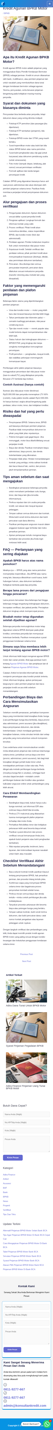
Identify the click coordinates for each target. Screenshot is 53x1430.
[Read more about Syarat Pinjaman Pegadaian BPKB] (26, 1027)
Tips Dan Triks (9, 1214)
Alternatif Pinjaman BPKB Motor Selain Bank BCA (25, 1231)
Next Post (26, 961)
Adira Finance (9, 1175)
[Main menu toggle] (49, 3)
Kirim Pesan (13, 1158)
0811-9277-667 (14, 1389)
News (5, 1201)
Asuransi (7, 1183)
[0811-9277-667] (5, 1384)
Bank (5, 1192)
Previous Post (26, 954)
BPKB (7, 13)
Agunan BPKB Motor (19, 664)
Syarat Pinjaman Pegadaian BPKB (24, 1045)
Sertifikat (7, 1210)
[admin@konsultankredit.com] (5, 1401)
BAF (5, 1188)
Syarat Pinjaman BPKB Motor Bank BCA (21, 1261)
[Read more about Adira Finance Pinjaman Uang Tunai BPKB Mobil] (26, 1067)
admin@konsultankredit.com (25, 1405)
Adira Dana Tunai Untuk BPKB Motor (26, 1005)
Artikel (6, 1179)
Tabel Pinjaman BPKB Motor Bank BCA (20, 1252)
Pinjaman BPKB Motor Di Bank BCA (19, 1269)
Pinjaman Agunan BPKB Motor (24, 667)
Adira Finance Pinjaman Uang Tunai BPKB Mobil (25, 1087)
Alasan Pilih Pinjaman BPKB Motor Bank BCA (23, 1265)
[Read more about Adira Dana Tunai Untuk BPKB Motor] (26, 991)
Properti (6, 1205)
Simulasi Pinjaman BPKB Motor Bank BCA (22, 1256)
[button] (47, 1424)
